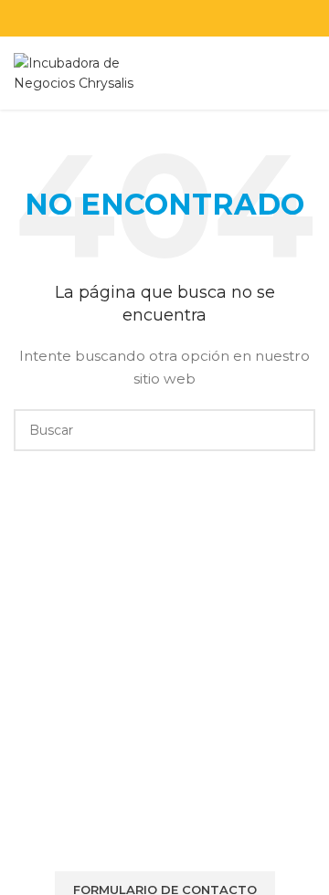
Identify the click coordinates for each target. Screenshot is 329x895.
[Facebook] (46, 824)
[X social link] (129, 18)
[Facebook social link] (106, 18)
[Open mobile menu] (308, 73)
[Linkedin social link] (175, 18)
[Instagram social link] (153, 18)
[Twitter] (95, 824)
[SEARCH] (294, 430)
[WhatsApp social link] (198, 18)
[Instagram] (144, 824)
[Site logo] (76, 72)
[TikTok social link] (222, 18)
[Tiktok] (243, 824)
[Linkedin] (194, 824)
